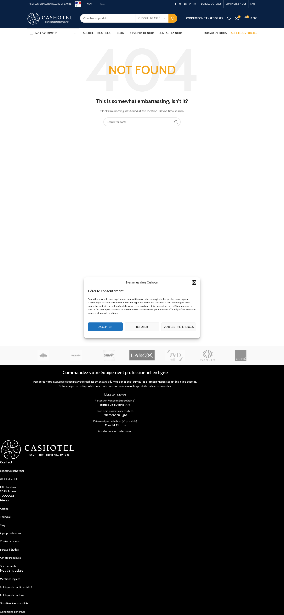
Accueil (4, 508)
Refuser (142, 326)
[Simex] (109, 355)
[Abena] (240, 355)
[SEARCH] (172, 18)
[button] (194, 282)
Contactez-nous (10, 541)
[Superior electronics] (76, 355)
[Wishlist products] (229, 18)
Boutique (5, 517)
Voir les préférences (179, 326)
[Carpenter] (207, 355)
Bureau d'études (9, 549)
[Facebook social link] (176, 4)
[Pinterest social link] (185, 4)
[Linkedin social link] (190, 4)
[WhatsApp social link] (194, 4)
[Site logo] (78, 3)
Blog (2, 525)
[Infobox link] (115, 398)
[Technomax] (43, 355)
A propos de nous (10, 533)
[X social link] (180, 4)
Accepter (105, 326)
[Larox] (142, 355)
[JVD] (174, 355)
